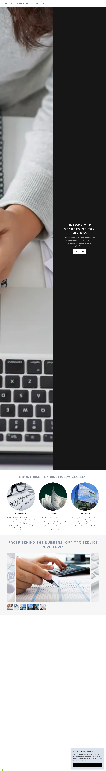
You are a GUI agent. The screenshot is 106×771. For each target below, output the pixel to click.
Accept (87, 765)
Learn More (79, 251)
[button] (100, 3)
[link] (24, 4)
